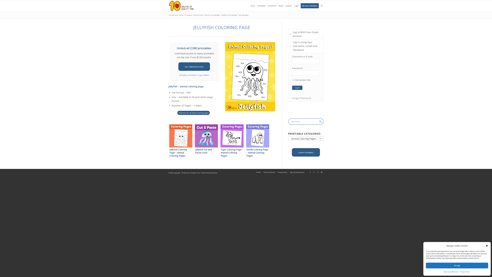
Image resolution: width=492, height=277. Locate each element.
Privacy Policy (464, 272)
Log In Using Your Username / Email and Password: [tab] (305, 46)
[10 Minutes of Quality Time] (181, 5)
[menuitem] (252, 5)
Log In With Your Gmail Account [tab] (305, 34)
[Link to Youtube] (322, 172)
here (206, 75)
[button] (487, 245)
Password (297, 68)
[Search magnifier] (320, 121)
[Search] (322, 5)
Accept (457, 265)
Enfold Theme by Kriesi (209, 173)
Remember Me (303, 79)
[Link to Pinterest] (314, 172)
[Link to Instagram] (318, 172)
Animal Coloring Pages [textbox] (305, 138)
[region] (306, 77)
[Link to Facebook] (310, 172)
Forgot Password (301, 98)
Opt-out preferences (450, 272)
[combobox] (306, 138)
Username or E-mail (302, 56)
